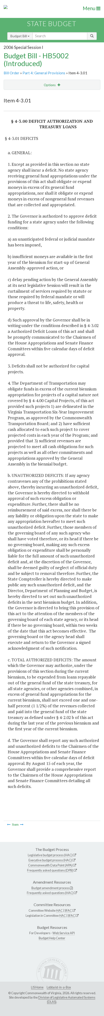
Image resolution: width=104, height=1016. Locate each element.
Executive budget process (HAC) (50, 860)
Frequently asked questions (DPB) (50, 870)
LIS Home (37, 987)
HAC (59, 910)
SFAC (68, 910)
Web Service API (63, 933)
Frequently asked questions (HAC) (50, 893)
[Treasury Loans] (21, 824)
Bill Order (11, 73)
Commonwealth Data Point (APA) (50, 865)
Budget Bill (19, 36)
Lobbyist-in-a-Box (59, 987)
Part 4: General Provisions (43, 73)
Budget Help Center (52, 938)
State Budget (51, 24)
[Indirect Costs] (8, 824)
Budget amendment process (50, 888)
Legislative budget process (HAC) (50, 855)
